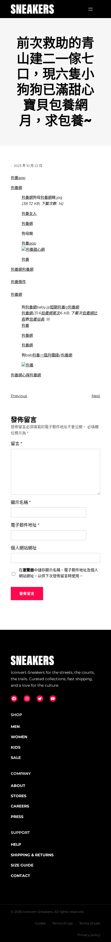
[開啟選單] (90, 9)
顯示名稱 (21, 502)
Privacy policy (89, 935)
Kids (15, 747)
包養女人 (29, 213)
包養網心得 (20, 375)
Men (15, 726)
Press (17, 816)
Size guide (22, 865)
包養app (18, 177)
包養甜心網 (35, 249)
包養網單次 (50, 313)
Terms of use (62, 923)
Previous (19, 395)
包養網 (16, 187)
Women (19, 736)
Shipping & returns (32, 854)
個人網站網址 (24, 548)
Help (16, 844)
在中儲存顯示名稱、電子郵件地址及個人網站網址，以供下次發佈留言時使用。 (58, 573)
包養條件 (18, 281)
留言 (16, 443)
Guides (40, 923)
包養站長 (36, 319)
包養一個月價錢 (45, 355)
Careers (20, 806)
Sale (16, 757)
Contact (20, 875)
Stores (18, 795)
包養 (25, 259)
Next (96, 395)
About (18, 785)
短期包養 (57, 307)
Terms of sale (89, 923)
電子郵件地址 (25, 525)
